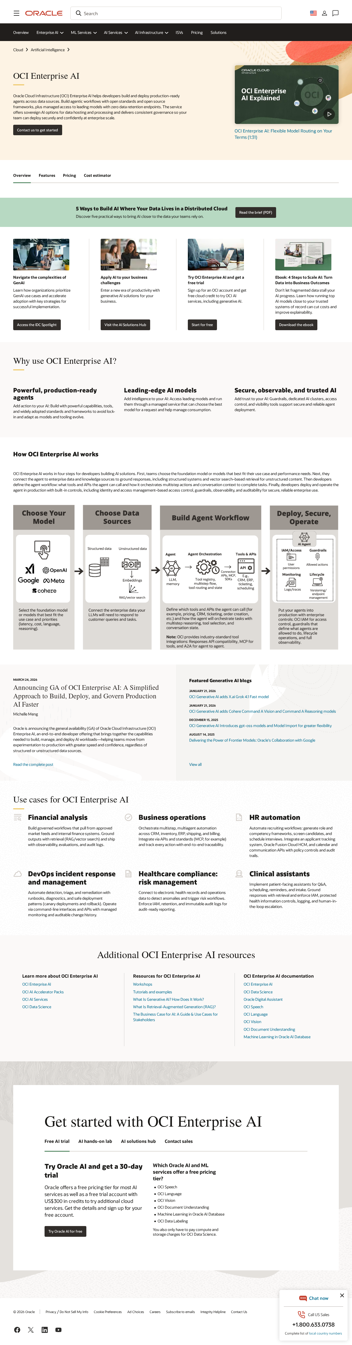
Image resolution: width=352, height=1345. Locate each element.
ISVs (179, 32)
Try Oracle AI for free (65, 1231)
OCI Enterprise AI (36, 984)
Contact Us (239, 1311)
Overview (21, 32)
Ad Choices (135, 1311)
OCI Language (256, 1014)
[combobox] (176, 13)
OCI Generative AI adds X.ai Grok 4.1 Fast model (229, 696)
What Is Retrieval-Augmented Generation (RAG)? (174, 1006)
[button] (16, 13)
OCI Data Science (36, 1006)
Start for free (202, 324)
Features (47, 175)
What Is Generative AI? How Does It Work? (168, 999)
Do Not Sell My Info (74, 1311)
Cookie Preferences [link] (108, 1311)
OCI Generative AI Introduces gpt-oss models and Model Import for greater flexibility (260, 725)
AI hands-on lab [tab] (95, 1141)
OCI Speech (253, 1006)
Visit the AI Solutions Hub (125, 324)
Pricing (197, 32)
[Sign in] (324, 13)
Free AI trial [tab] (57, 1141)
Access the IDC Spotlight (37, 324)
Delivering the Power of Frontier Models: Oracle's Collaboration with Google (252, 740)
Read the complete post (33, 764)
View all (195, 764)
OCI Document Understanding (269, 1029)
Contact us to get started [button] (37, 130)
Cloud (18, 49)
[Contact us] (335, 13)
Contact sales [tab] (179, 1141)
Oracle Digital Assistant (263, 999)
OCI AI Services (35, 999)
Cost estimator (97, 175)
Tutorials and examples (152, 991)
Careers (155, 1311)
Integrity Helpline (213, 1311)
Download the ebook (296, 324)
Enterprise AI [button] (47, 32)
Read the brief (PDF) (255, 212)
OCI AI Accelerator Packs (43, 991)
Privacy (51, 1311)
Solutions (219, 32)
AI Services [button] (113, 32)
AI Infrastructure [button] (149, 32)
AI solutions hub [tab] (138, 1141)
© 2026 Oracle (24, 1311)
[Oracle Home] (44, 13)
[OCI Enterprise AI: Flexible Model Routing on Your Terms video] (287, 94)
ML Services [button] (81, 32)
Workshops (142, 984)
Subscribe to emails (180, 1311)
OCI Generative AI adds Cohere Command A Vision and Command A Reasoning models (262, 711)
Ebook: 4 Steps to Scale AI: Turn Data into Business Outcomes (303, 280)
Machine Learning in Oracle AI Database (277, 1036)
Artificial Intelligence (48, 49)
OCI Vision (252, 1021)
